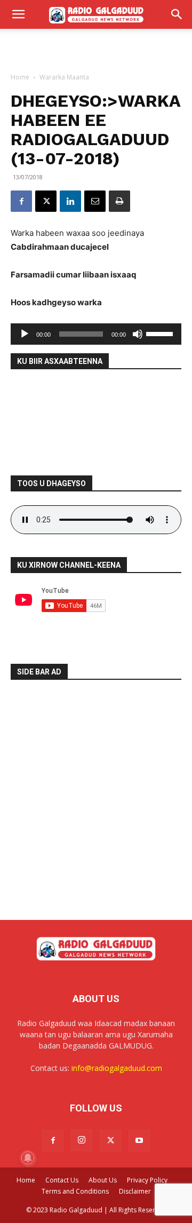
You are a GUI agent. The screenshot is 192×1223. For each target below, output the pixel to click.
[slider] (161, 333)
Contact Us (61, 1180)
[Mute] (137, 334)
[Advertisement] (96, 47)
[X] (46, 201)
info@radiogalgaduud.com (116, 1068)
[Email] (95, 201)
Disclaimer (135, 1191)
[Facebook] (21, 201)
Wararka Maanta (64, 77)
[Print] (119, 201)
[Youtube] (139, 1140)
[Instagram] (81, 1140)
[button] (18, 14)
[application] (96, 334)
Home (20, 77)
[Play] (24, 334)
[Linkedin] (70, 201)
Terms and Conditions (75, 1191)
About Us (103, 1180)
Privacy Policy (147, 1180)
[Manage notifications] (27, 1157)
